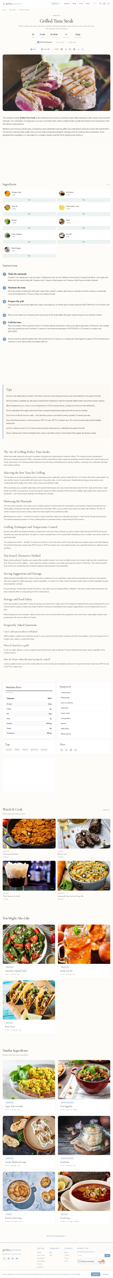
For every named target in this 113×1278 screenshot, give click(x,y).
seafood (25, 749)
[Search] (94, 3)
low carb (9, 749)
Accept (95, 1274)
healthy (17, 749)
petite (14, 3)
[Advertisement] (56, 159)
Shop (87, 3)
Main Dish (13, 10)
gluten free (34, 749)
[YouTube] (17, 1258)
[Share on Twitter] (61, 750)
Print (34, 49)
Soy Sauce (69, 192)
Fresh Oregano (17, 234)
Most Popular (41, 1258)
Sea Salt (69, 234)
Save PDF (47, 49)
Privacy (66, 1258)
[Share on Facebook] (66, 750)
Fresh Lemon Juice (72, 206)
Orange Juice (16, 192)
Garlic (68, 220)
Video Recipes (41, 1261)
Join (107, 1255)
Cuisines (67, 3)
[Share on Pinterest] (71, 750)
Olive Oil (14, 206)
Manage (105, 1274)
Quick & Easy (41, 1255)
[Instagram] (4, 1258)
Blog (74, 3)
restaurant (44, 749)
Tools (81, 3)
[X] (66, 49)
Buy (29, 200)
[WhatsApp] (70, 49)
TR (108, 3)
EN (104, 3)
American (56, 15)
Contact (66, 1255)
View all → (106, 810)
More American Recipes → (56, 1236)
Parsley (14, 220)
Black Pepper (16, 248)
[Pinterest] (74, 49)
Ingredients (40, 1267)
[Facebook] (61, 49)
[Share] (78, 49)
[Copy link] (82, 49)
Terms (66, 1261)
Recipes (55, 3)
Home (4, 10)
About (66, 1252)
